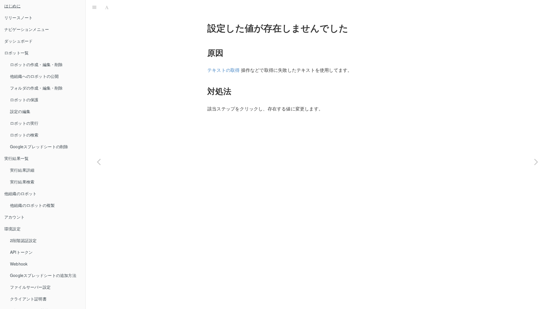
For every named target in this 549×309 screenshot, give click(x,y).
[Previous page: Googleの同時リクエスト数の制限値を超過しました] (99, 161)
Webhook (18, 264)
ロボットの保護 (24, 99)
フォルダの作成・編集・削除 (36, 88)
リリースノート (18, 17)
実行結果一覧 (16, 158)
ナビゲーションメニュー (26, 29)
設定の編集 (20, 111)
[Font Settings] (107, 7)
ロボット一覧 (16, 53)
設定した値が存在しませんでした (330, 7)
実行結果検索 (22, 182)
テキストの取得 (223, 70)
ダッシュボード (18, 41)
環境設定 (12, 228)
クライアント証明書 (28, 299)
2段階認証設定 (23, 240)
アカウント (14, 217)
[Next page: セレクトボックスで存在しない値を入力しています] (536, 161)
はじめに (12, 6)
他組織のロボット (20, 193)
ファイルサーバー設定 (30, 287)
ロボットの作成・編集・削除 (36, 64)
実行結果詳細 (22, 170)
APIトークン (21, 252)
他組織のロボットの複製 (32, 205)
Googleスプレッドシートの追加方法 (43, 275)
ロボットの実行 (24, 123)
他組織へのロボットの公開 (34, 76)
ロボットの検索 (24, 135)
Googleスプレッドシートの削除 (39, 146)
